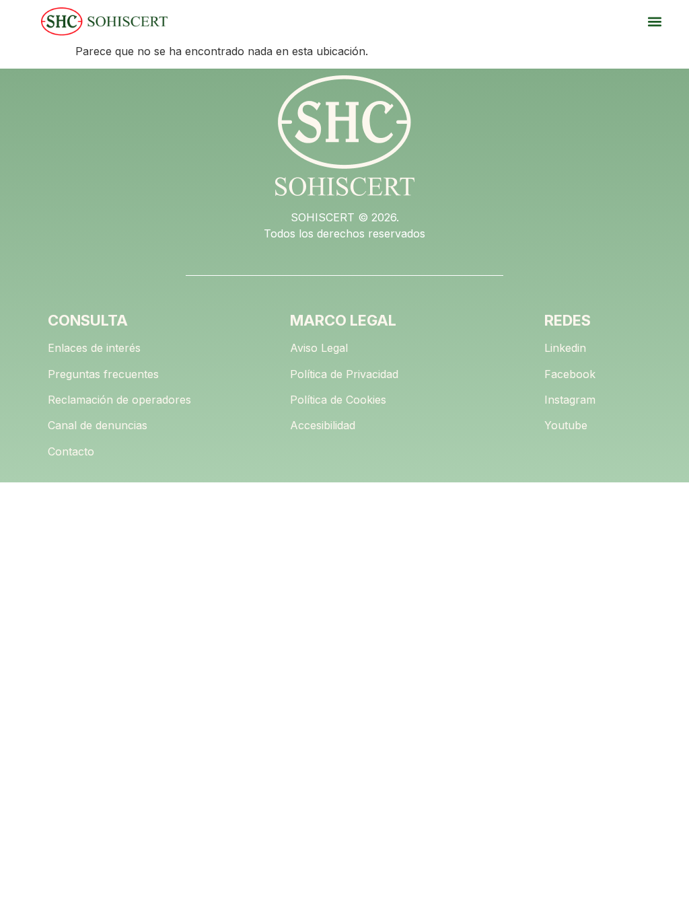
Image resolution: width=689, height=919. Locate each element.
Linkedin (565, 348)
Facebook (569, 374)
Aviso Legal (319, 348)
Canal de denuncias (97, 425)
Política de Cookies (338, 399)
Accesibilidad (322, 425)
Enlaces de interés (94, 348)
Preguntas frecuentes (103, 374)
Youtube (565, 425)
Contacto (71, 451)
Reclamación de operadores (119, 399)
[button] (654, 22)
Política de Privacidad (344, 374)
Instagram (569, 399)
